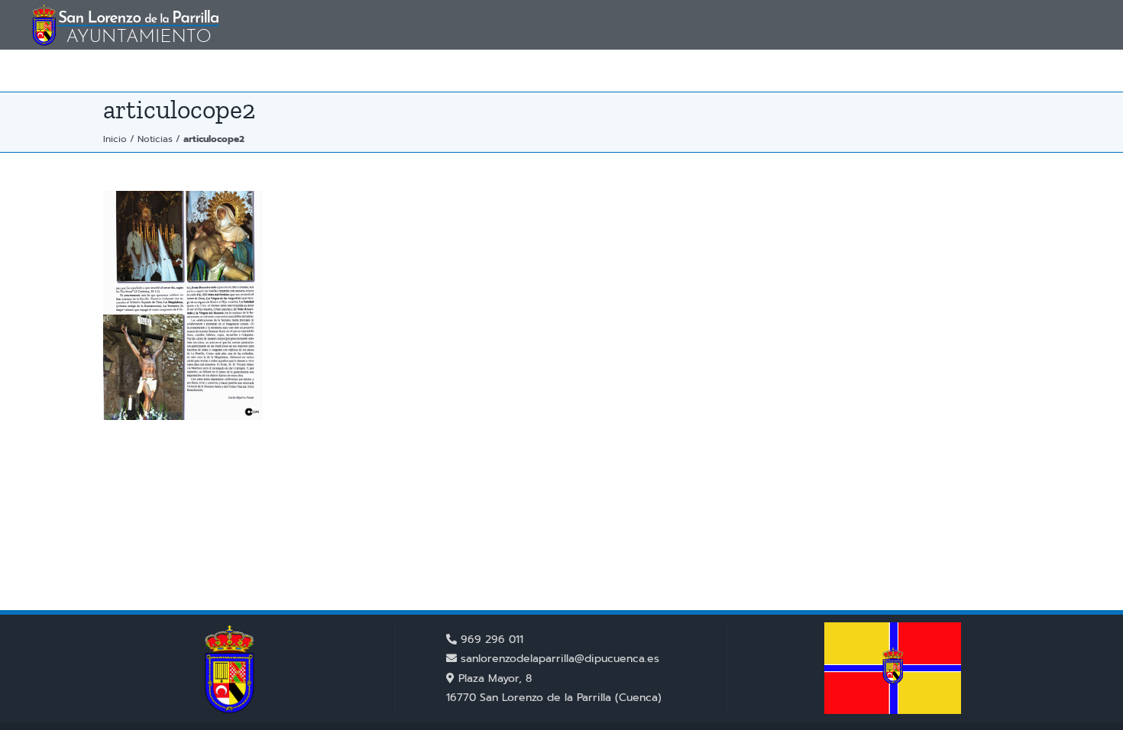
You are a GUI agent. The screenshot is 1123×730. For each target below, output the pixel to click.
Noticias (155, 139)
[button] (1068, 71)
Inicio (115, 139)
